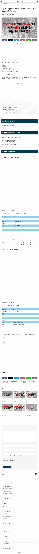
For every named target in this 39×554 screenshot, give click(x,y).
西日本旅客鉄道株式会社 (7, 493)
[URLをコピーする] (34, 40)
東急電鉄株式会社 (6, 541)
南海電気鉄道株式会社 (7, 513)
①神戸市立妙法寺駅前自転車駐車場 (11, 110)
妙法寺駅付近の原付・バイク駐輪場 (10, 107)
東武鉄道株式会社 (6, 531)
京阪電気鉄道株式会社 (7, 516)
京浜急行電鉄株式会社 (7, 543)
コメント (5, 430)
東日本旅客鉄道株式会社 (7, 488)
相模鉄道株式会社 (6, 506)
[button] (4, 40)
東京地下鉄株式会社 (6, 546)
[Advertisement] (19, 51)
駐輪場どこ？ (19, 1)
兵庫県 (3, 11)
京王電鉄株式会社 (6, 538)
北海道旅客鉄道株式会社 (7, 486)
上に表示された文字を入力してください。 (9, 460)
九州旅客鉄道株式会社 (7, 498)
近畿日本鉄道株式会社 (7, 511)
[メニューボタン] (1, 1)
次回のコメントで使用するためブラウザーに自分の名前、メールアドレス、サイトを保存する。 (19, 455)
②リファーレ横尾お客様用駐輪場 (10, 112)
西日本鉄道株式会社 (6, 523)
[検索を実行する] (36, 474)
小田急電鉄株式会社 (6, 548)
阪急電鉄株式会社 (6, 518)
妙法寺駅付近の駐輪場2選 (9, 109)
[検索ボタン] (38, 1)
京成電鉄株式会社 (6, 536)
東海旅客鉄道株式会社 (7, 491)
